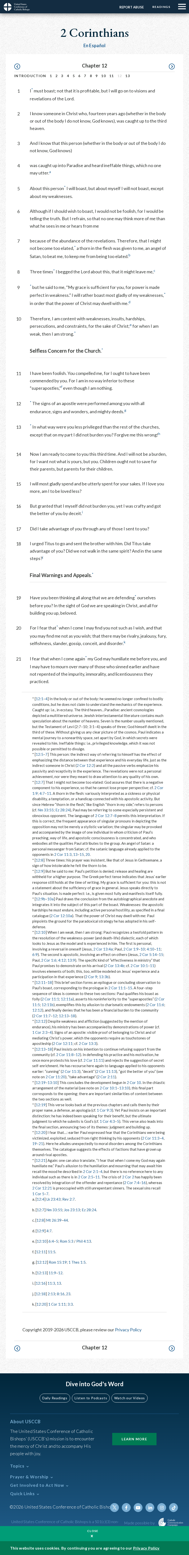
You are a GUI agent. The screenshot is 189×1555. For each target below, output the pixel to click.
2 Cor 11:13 (106, 1071)
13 (127, 76)
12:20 (41, 1132)
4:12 (62, 960)
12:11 (41, 982)
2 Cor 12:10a (61, 915)
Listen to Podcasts (91, 1398)
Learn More (134, 1439)
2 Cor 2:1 (90, 1171)
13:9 (71, 960)
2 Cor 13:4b (114, 965)
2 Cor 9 (91, 976)
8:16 (60, 1294)
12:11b (47, 1004)
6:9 (35, 954)
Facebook (126, 1507)
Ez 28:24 (62, 810)
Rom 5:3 (66, 1241)
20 (87, 854)
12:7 (39, 782)
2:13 (51, 1294)
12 (55, 1016)
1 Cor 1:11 (57, 1304)
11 (111, 76)
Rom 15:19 (58, 1262)
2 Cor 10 (134, 1082)
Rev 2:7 (68, 1199)
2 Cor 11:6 (155, 1004)
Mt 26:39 (54, 1220)
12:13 (64, 1016)
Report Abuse (131, 7)
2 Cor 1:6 (48, 960)
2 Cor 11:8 (65, 1054)
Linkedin (149, 1507)
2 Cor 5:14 (148, 954)
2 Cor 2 (128, 1177)
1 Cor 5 (38, 1193)
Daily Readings (54, 1398)
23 (68, 1294)
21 (41, 1143)
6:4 (51, 1241)
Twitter (114, 1507)
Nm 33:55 (46, 810)
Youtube (138, 1507)
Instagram (161, 1507)
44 (65, 1220)
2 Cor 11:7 (42, 1016)
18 (49, 982)
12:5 (39, 754)
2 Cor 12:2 (85, 765)
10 (103, 76)
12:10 (41, 932)
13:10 (52, 1082)
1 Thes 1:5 (77, 1262)
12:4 (40, 1199)
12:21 (41, 1160)
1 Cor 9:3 (104, 1110)
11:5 (51, 1252)
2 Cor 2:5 (85, 1177)
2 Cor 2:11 (106, 1077)
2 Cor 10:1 (139, 965)
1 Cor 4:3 (107, 1121)
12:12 (37, 1010)
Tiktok (173, 1507)
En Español (94, 45)
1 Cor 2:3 (39, 1032)
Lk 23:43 (53, 1199)
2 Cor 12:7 (103, 815)
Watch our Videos (129, 1398)
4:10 (150, 949)
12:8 (39, 860)
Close (92, 1531)
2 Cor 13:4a (103, 949)
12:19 (41, 1082)
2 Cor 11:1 (117, 988)
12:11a (67, 999)
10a (50, 899)
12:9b (40, 899)
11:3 (51, 1283)
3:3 (70, 1304)
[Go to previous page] (19, 67)
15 (81, 854)
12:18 (41, 1294)
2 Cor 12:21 (42, 1188)
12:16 (41, 1283)
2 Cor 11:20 (55, 1077)
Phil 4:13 (83, 1241)
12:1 (39, 698)
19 (34, 1143)
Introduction (30, 76)
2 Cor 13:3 (87, 1043)
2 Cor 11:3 (63, 854)
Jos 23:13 (72, 1210)
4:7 (42, 793)
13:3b (104, 976)
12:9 (39, 871)
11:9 (52, 1273)
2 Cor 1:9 (131, 949)
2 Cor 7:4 (131, 1182)
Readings (161, 7)
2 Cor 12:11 (63, 1043)
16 (143, 1182)
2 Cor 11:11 (93, 1060)
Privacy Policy (128, 1329)
